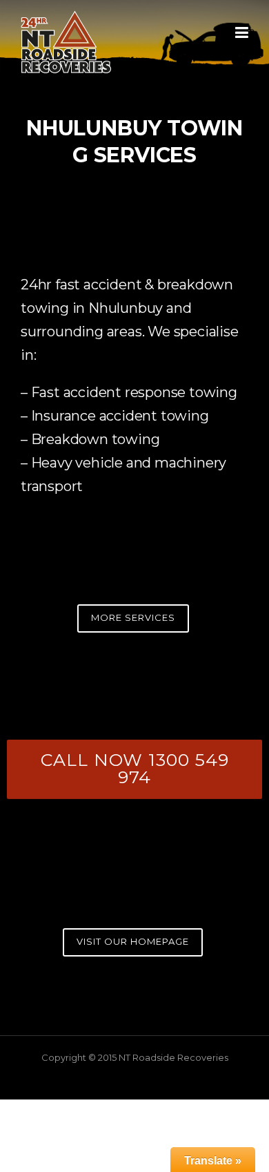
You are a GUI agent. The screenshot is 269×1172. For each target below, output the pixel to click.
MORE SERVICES (133, 617)
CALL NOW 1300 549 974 (135, 768)
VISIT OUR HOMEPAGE (133, 941)
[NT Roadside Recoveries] (66, 41)
